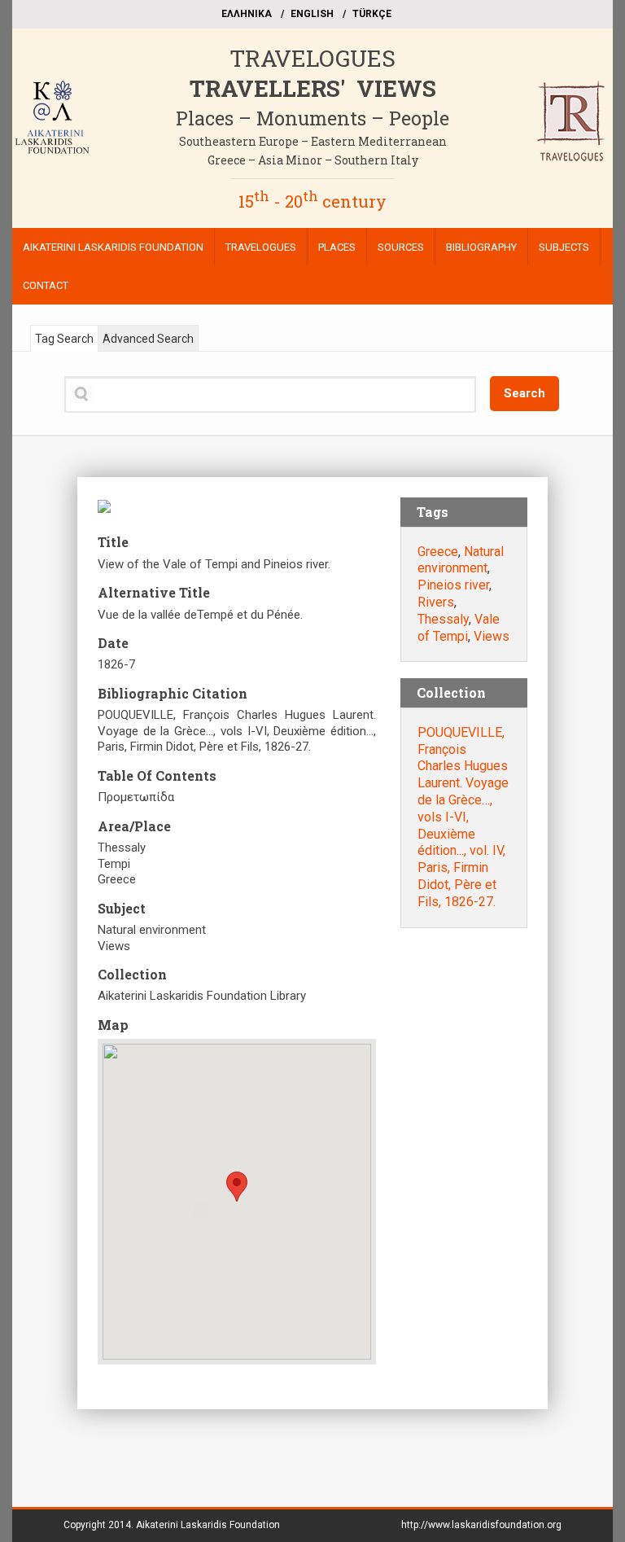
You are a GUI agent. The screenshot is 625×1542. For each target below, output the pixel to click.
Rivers (435, 602)
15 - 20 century (312, 201)
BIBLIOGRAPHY (481, 247)
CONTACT (45, 285)
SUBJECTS (564, 247)
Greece (437, 551)
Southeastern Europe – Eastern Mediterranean (313, 141)
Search (524, 393)
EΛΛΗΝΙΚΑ (246, 14)
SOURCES (401, 247)
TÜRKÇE (371, 14)
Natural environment (460, 560)
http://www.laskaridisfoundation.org (481, 1525)
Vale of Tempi (458, 627)
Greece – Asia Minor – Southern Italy (313, 160)
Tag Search (64, 338)
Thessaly (443, 619)
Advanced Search (148, 338)
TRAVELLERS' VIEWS (313, 88)
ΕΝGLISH (312, 14)
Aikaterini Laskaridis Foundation (208, 1525)
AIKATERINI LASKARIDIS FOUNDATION (113, 247)
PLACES (337, 247)
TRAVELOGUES (312, 58)
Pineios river (453, 585)
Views (491, 636)
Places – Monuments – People (312, 118)
